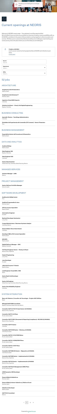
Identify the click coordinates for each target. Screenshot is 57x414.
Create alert (12, 54)
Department (6, 66)
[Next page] (33, 402)
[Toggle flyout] (45, 67)
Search (4, 60)
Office (4, 72)
